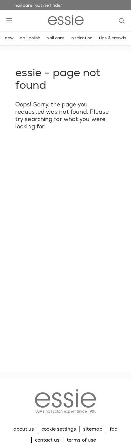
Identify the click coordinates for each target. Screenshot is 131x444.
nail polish (30, 38)
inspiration (81, 38)
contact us (47, 440)
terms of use (81, 440)
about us (23, 429)
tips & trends (112, 38)
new (9, 38)
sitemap (92, 429)
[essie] (65, 402)
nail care (55, 38)
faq (114, 429)
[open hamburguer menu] (9, 21)
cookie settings (58, 429)
